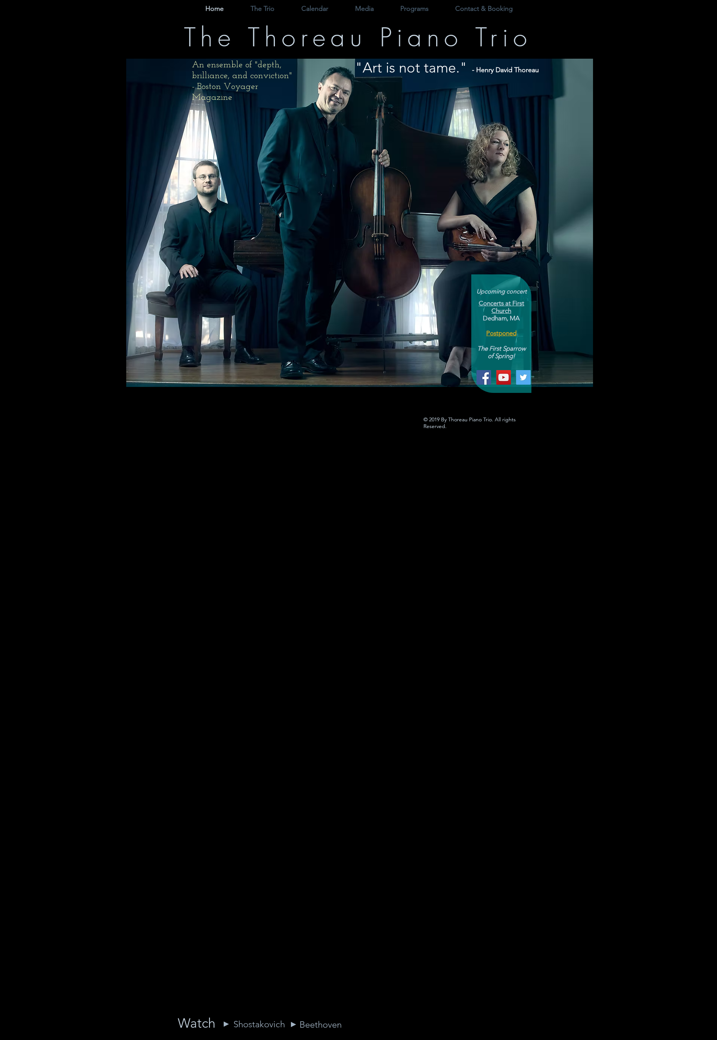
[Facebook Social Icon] (484, 377)
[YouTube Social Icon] (503, 377)
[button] (364, 8)
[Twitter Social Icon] (523, 377)
